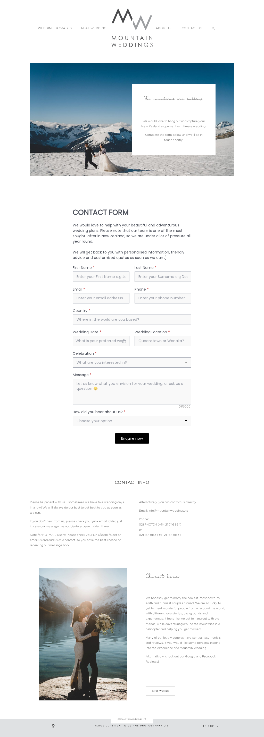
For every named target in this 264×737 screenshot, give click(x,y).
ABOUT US (164, 28)
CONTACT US (192, 28)
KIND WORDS (160, 691)
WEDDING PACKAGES (55, 28)
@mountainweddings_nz (132, 719)
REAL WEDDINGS (94, 28)
